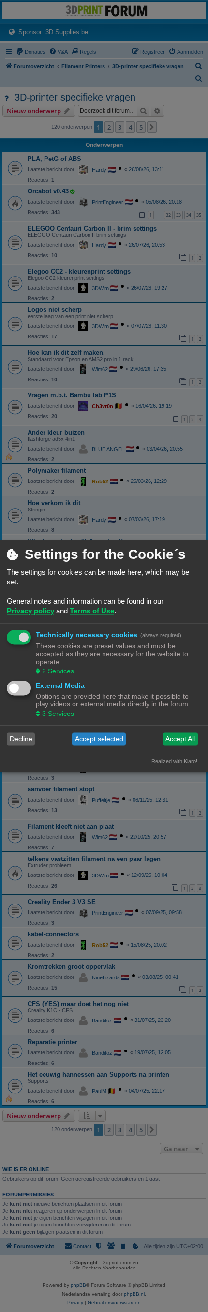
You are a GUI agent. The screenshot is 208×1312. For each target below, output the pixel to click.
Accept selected (99, 739)
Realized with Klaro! (174, 761)
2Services (58, 671)
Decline (21, 739)
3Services (58, 713)
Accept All (180, 739)
